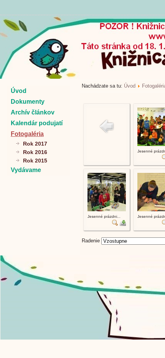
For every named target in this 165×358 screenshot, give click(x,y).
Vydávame (26, 170)
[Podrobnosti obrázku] (115, 224)
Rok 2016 (35, 152)
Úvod (18, 91)
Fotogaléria (27, 134)
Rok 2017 (35, 144)
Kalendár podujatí (37, 123)
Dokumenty (28, 101)
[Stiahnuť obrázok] (123, 224)
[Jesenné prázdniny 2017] (106, 209)
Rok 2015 (35, 160)
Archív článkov (32, 112)
